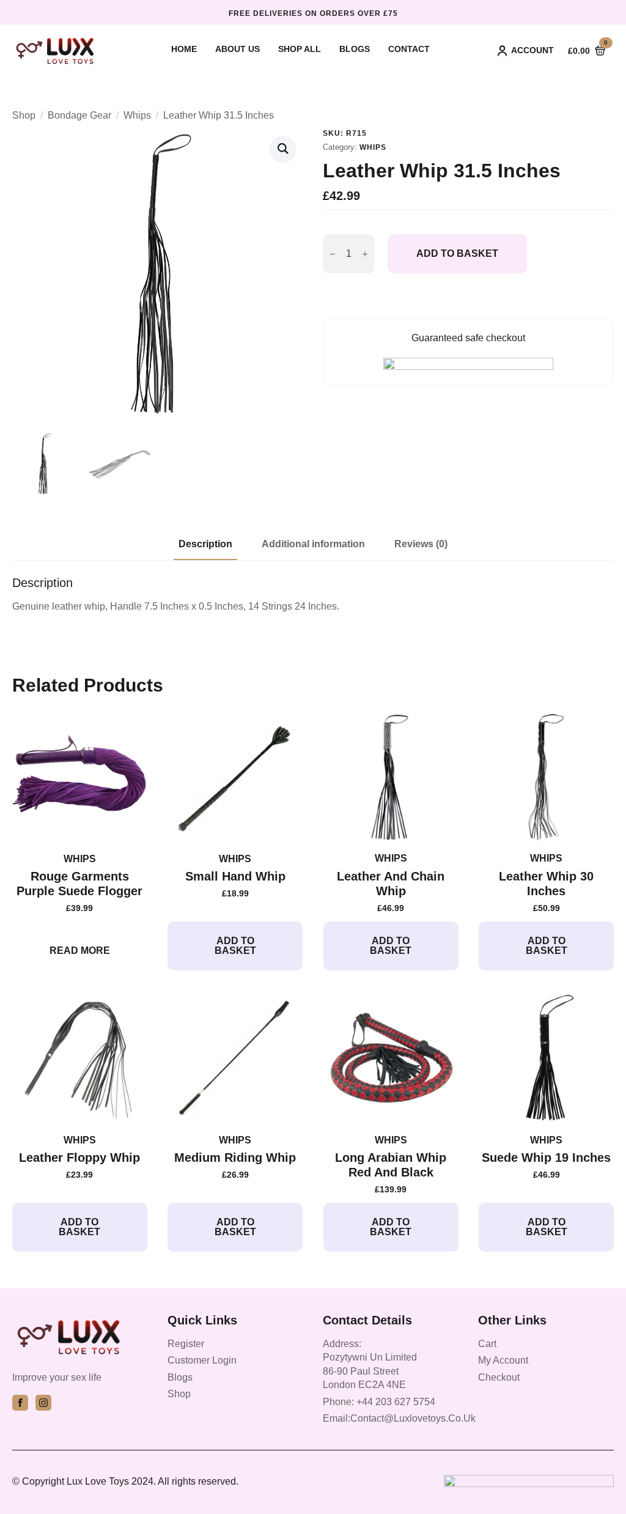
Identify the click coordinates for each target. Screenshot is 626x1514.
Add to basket (457, 253)
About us (237, 49)
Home (184, 49)
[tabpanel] (313, 594)
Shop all (299, 49)
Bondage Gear (79, 115)
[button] (283, 148)
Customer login (202, 1360)
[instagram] (43, 1403)
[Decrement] (332, 254)
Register (186, 1344)
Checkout (499, 1377)
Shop (23, 115)
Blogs (354, 49)
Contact (409, 49)
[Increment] (365, 254)
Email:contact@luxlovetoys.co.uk (399, 1418)
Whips (137, 115)
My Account (503, 1360)
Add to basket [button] (235, 946)
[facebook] (20, 1403)
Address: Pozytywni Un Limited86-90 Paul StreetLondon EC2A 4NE (370, 1364)
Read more (80, 950)
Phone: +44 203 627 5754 (379, 1402)
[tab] (205, 544)
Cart (487, 1344)
